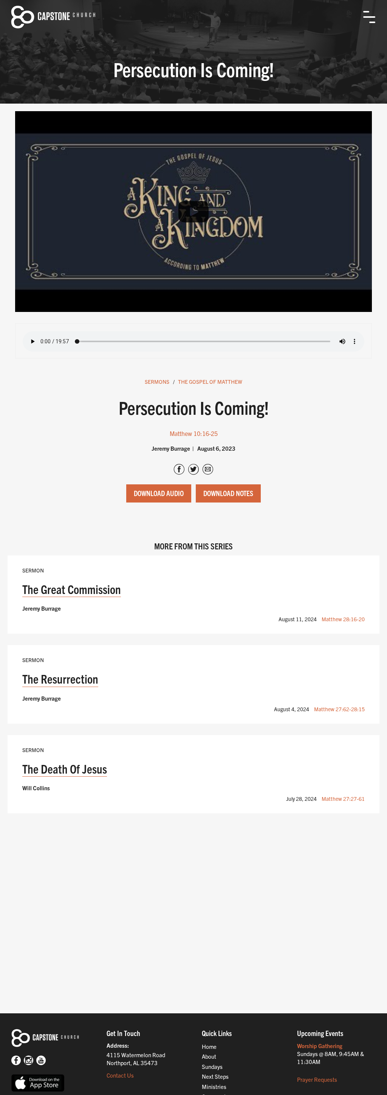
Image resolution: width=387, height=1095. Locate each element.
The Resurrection (60, 678)
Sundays (212, 1066)
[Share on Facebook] (179, 470)
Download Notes (228, 493)
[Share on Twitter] (193, 470)
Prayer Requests (317, 1079)
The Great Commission (71, 589)
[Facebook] (16, 1061)
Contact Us (120, 1075)
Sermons (157, 381)
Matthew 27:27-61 (343, 798)
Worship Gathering (319, 1045)
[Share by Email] (208, 470)
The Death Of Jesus (64, 768)
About (209, 1056)
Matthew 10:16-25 (194, 433)
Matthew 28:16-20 (343, 619)
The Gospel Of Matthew (210, 381)
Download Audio (159, 493)
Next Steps (215, 1076)
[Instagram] (28, 1061)
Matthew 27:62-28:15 (339, 709)
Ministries (214, 1086)
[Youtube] (41, 1061)
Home (209, 1046)
